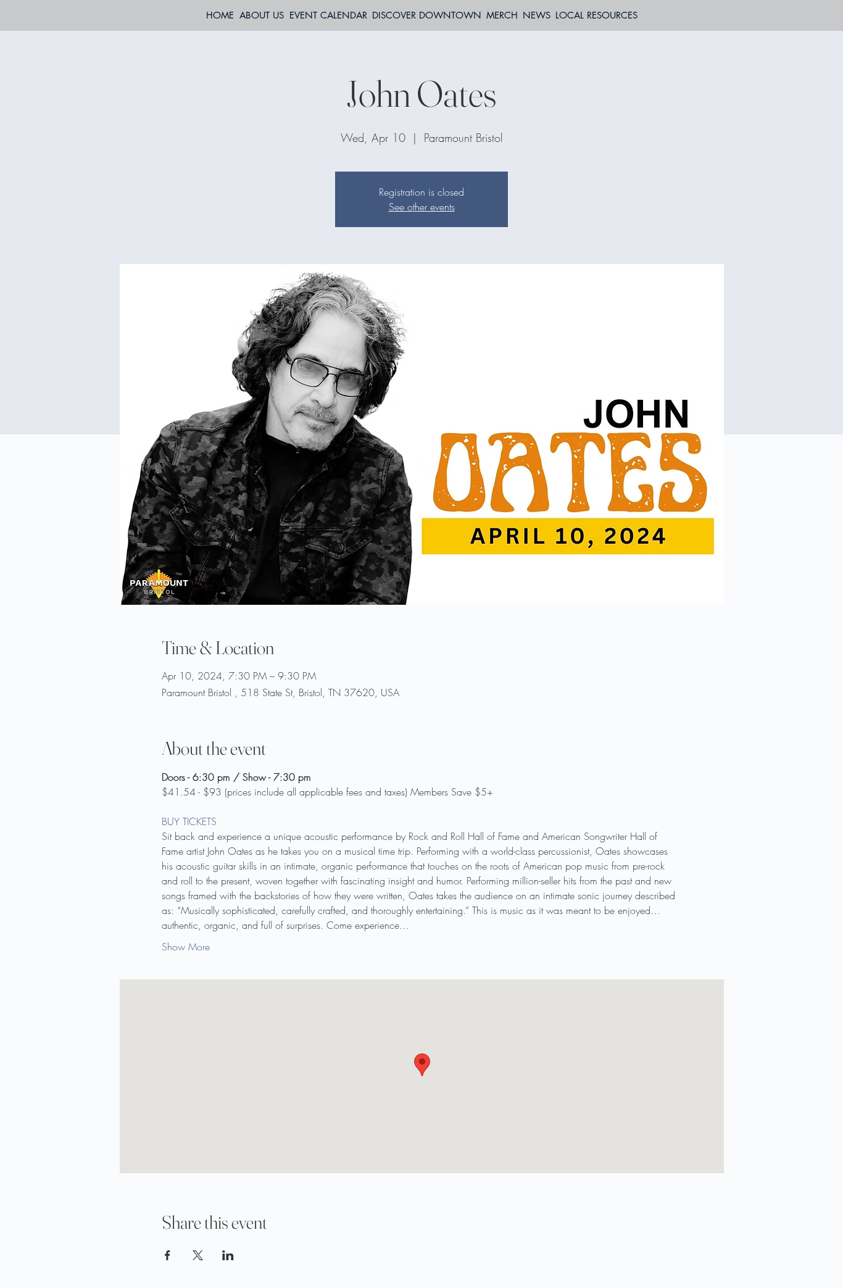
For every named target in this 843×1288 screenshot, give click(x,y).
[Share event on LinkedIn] (228, 1255)
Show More (186, 947)
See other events (422, 207)
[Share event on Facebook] (167, 1255)
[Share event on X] (198, 1255)
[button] (596, 15)
